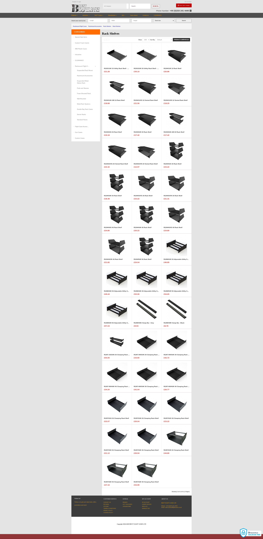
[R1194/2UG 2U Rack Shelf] (116, 118)
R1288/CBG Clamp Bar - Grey (144, 323)
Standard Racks (82, 120)
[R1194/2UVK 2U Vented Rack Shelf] (146, 150)
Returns (106, 504)
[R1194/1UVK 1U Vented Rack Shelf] (176, 86)
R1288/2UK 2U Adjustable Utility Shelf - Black (179, 259)
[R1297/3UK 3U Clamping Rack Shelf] (116, 436)
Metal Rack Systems (83, 104)
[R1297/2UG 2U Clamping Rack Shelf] (116, 405)
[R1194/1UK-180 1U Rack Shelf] (116, 86)
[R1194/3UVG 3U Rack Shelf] (146, 182)
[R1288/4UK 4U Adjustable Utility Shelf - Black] (146, 277)
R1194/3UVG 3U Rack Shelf (143, 195)
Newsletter (146, 508)
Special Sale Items (81, 37)
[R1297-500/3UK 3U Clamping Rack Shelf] (176, 341)
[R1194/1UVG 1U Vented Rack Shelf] (146, 86)
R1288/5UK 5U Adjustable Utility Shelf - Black (179, 291)
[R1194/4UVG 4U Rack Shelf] (176, 214)
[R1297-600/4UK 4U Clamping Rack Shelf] (176, 373)
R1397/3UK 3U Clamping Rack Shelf (116, 482)
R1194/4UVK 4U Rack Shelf (113, 259)
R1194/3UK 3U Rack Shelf (113, 195)
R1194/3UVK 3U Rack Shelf (173, 195)
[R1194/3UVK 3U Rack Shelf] (176, 182)
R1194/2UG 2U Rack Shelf (113, 132)
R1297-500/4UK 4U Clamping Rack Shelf (118, 386)
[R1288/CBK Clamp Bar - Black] (176, 309)
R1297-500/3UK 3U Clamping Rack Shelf (177, 354)
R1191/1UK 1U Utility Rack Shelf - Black (117, 68)
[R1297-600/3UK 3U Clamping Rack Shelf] (146, 373)
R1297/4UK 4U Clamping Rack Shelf (146, 450)
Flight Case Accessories (82, 126)
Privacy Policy (108, 510)
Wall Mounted (81, 99)
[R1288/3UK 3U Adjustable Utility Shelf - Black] (116, 277)
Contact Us (107, 502)
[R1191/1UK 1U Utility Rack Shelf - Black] (116, 55)
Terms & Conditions (109, 508)
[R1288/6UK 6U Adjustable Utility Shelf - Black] (116, 309)
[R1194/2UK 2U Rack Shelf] (146, 118)
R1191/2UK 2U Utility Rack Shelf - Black (147, 68)
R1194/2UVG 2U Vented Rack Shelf (116, 164)
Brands (125, 502)
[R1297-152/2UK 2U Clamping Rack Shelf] (116, 341)
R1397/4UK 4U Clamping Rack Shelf (146, 482)
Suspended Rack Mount (85, 70)
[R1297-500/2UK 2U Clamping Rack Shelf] (146, 341)
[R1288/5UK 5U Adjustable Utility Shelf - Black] (176, 277)
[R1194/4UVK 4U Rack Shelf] (116, 245)
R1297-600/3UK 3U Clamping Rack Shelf (148, 386)
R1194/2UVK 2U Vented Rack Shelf (146, 164)
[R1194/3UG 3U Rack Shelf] (176, 150)
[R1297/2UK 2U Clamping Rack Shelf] (146, 405)
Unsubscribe (127, 506)
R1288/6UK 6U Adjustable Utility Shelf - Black (120, 323)
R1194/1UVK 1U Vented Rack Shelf (175, 100)
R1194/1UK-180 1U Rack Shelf (114, 100)
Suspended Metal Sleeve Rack (82, 82)
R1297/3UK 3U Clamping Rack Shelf (116, 450)
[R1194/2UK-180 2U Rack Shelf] (176, 118)
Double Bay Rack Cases (85, 109)
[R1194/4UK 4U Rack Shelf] (146, 214)
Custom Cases (80, 138)
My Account (146, 502)
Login (79, 1)
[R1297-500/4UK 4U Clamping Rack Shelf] (116, 373)
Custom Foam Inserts (82, 43)
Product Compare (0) (181, 39)
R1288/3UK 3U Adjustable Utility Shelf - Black (120, 291)
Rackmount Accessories (95, 26)
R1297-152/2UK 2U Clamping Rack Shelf (118, 354)
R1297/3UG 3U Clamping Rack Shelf (176, 418)
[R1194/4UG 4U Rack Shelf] (116, 214)
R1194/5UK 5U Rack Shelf (142, 259)
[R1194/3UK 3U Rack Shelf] (116, 182)
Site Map (106, 506)
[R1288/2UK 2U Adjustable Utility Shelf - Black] (176, 245)
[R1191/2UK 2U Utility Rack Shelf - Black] (146, 55)
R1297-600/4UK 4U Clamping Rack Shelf (177, 386)
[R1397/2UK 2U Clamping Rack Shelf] (176, 436)
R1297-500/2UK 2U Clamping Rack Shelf (148, 354)
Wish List (145, 506)
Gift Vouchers (127, 504)
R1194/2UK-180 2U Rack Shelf (174, 132)
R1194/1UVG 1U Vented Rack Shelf (146, 100)
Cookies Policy (108, 512)
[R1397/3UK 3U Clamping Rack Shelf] (116, 468)
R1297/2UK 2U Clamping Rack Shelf (146, 418)
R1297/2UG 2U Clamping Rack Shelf (116, 418)
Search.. (156, 6)
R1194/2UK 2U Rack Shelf (142, 132)
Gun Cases (78, 132)
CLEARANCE (79, 60)
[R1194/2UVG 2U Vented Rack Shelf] (116, 150)
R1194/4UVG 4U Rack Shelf (173, 227)
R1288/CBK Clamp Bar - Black (174, 323)
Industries (78, 54)
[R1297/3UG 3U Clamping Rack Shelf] (176, 405)
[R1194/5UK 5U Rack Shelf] (146, 245)
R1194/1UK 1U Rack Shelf (172, 68)
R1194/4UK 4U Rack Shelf (142, 227)
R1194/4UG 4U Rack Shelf (113, 227)
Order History (147, 504)
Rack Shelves (107, 26)
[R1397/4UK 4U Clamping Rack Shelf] (146, 468)
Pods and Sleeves (83, 88)
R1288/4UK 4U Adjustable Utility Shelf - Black (149, 291)
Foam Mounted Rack (84, 93)
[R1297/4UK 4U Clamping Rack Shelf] (146, 436)
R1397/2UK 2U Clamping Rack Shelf (176, 450)
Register (74, 1)
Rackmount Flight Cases (80, 26)
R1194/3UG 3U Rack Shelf (172, 164)
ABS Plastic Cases (81, 49)
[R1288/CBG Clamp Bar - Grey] (146, 309)
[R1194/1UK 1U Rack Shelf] (176, 55)
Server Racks (81, 114)
